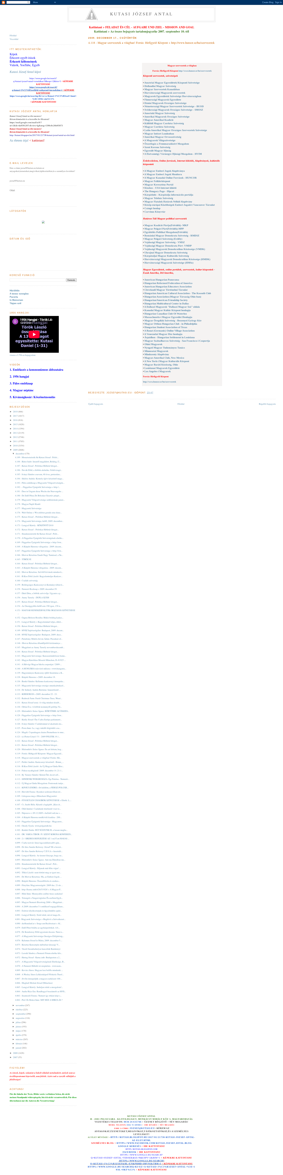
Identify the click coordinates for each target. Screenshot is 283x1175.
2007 (15, 1057)
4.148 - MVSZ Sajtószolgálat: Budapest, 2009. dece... (38, 634)
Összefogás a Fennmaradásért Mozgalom (166, 143)
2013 (15, 432)
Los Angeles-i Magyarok (157, 371)
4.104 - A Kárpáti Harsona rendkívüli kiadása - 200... (38, 817)
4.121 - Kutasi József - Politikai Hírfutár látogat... (36, 745)
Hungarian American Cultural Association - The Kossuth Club (177, 293)
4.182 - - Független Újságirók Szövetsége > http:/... (37, 487)
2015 (15, 424)
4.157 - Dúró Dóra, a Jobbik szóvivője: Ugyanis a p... (38, 593)
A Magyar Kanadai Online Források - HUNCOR (170, 177)
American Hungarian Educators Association (168, 286)
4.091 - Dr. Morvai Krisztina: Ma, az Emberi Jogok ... (38, 876)
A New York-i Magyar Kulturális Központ (166, 361)
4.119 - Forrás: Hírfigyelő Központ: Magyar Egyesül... (39, 753)
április (19, 1035)
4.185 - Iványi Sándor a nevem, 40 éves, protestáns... (38, 474)
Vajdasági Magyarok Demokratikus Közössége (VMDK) (174, 249)
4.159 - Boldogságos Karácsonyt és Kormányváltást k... (39, 584)
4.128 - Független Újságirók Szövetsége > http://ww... (38, 715)
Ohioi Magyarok (153, 344)
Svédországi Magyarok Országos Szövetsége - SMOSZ (173, 109)
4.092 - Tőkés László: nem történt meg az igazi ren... (38, 872)
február (19, 1043)
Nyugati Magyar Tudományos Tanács (164, 347)
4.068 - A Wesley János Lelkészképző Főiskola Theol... (39, 974)
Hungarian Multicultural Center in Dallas (166, 303)
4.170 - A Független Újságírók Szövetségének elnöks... (39, 538)
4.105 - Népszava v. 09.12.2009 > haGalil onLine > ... (38, 812)
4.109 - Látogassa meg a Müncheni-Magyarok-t (36, 795)
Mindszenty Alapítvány (156, 354)
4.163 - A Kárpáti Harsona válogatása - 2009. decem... (38, 567)
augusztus (20, 1018)
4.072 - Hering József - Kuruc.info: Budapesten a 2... (38, 957)
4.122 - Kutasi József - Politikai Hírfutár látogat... (36, 740)
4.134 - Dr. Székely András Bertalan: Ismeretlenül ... (38, 689)
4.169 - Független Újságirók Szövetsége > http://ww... (38, 542)
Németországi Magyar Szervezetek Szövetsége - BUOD (174, 106)
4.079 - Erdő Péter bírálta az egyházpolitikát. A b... (37, 927)
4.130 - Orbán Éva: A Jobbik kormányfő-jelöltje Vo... (38, 706)
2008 (15, 1052)
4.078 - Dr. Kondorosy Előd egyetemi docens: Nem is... (39, 931)
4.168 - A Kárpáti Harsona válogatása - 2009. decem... (38, 546)
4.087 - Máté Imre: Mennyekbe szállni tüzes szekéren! (39, 893)
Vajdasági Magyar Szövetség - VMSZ (164, 242)
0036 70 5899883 (134, 1125)
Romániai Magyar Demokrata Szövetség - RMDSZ (171, 235)
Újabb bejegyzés (95, 403)
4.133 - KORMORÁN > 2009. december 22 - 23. (36, 694)
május (18, 1030)
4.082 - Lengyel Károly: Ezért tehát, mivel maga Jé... (38, 914)
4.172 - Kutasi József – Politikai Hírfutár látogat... (37, 529)
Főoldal (181, 403)
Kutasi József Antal (141, 14)
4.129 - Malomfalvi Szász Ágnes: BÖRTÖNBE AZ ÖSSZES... (42, 711)
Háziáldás (14, 290)
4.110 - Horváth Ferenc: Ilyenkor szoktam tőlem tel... (38, 791)
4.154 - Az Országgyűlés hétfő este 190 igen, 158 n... (38, 605)
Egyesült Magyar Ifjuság (157, 150)
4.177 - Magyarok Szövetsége (28, 508)
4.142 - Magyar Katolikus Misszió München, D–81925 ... (40, 660)
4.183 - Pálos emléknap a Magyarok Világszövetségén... (40, 482)
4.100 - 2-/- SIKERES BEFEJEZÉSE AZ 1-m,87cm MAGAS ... (42, 838)
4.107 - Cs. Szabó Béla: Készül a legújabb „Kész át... (38, 804)
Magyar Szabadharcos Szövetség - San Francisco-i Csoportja (177, 340)
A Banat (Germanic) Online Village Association (169, 330)
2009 (15, 449)
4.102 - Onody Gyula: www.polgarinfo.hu (33, 825)
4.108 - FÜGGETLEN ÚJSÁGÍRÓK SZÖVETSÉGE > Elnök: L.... (43, 800)
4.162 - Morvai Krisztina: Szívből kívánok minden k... (39, 572)
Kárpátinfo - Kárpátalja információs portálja (168, 194)
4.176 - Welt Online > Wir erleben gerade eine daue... (38, 512)
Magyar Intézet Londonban (159, 133)
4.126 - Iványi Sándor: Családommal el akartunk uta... (39, 723)
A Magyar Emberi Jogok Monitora (163, 174)
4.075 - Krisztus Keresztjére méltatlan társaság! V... (37, 944)
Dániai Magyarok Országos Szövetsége (165, 103)
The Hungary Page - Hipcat (159, 191)
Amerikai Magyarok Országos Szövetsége (166, 116)
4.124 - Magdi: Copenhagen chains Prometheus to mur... (40, 732)
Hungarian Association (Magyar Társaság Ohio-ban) (172, 296)
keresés (135, 1146)
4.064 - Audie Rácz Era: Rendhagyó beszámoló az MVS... (40, 991)
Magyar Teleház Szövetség (158, 198)
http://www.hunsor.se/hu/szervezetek (195, 71)
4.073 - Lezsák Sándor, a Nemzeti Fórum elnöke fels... (38, 953)
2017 (15, 415)
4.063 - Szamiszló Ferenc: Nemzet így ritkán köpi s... (38, 995)
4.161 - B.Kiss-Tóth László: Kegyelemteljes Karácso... (38, 576)
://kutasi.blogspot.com (144, 1149)
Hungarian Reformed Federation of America (168, 283)
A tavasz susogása (19, 293)
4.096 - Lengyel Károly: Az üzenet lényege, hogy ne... (39, 855)
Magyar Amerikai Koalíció (158, 120)
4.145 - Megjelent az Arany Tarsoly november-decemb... (40, 647)
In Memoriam (16, 300)
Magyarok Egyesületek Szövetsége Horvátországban (172, 96)
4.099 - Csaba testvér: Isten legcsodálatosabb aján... (38, 842)
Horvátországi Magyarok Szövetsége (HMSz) (168, 262)
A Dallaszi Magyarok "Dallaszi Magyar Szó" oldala (172, 307)
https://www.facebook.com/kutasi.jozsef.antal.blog (154, 1143)
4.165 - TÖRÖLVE (23, 559)
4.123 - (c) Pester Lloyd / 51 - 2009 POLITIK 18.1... (37, 736)
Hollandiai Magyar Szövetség (160, 86)
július (18, 1022)
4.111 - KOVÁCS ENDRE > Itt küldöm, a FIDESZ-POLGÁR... (41, 787)
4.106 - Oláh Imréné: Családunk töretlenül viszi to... (38, 808)
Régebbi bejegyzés (267, 403)
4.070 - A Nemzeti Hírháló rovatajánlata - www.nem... (38, 965)
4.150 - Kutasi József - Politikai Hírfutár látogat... (36, 626)
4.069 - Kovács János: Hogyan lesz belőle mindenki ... (39, 970)
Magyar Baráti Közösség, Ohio (161, 364)
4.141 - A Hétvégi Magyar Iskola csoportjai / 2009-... (38, 664)
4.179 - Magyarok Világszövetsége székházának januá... (40, 499)
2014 (15, 428)
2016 (15, 420)
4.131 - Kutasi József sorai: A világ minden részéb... (38, 702)
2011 (15, 441)
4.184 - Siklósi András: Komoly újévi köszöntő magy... (39, 478)
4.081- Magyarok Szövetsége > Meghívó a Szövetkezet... (40, 919)
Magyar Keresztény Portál (158, 184)
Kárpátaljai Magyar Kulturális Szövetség (166, 256)
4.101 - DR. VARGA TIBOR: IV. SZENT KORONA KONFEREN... (43, 834)
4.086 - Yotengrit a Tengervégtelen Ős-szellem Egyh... (39, 897)
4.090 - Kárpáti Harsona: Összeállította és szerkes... (37, 880)
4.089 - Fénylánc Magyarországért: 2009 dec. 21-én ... (39, 885)
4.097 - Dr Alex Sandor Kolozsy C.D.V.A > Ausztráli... (39, 851)
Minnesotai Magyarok (156, 351)
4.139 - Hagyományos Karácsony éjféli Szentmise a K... (39, 672)
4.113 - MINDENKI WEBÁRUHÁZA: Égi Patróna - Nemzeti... (42, 779)
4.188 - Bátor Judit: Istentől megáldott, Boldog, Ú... (38, 461)
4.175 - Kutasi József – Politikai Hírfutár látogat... (37, 516)
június (19, 1026)
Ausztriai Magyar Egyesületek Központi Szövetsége (172, 82)
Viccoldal (14, 39)
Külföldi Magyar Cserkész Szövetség (164, 123)
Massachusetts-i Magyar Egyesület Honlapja (168, 317)
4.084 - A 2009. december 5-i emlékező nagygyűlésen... (39, 906)
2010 (15, 445)
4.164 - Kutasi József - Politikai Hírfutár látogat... (36, 563)
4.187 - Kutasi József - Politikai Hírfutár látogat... (36, 465)
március (19, 1039)
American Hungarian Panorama (161, 279)
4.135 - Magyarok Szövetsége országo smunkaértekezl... (40, 685)
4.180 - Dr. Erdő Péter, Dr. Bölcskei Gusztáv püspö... (38, 495)
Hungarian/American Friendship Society (166, 300)
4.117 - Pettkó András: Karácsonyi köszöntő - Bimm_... (39, 762)
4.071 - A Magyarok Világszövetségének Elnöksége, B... (40, 961)
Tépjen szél (15, 303)
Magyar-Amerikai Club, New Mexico (164, 357)
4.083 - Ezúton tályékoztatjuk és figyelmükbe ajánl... (38, 910)
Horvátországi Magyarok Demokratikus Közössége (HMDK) (177, 259)
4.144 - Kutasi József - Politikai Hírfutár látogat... (36, 651)
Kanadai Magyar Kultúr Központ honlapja (167, 310)
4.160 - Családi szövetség (26, 580)
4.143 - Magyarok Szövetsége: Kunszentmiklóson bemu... (40, 655)
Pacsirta (14, 297)
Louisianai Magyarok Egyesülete (162, 368)
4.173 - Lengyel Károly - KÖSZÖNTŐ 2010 (34, 525)
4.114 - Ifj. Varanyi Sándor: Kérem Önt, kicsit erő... (37, 774)
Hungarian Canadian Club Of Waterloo (165, 313)
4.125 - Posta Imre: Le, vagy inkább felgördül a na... (38, 728)
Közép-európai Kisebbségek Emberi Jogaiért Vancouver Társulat (179, 205)
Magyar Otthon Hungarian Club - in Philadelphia (170, 324)
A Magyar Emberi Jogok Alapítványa (164, 171)
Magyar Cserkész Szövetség (159, 126)
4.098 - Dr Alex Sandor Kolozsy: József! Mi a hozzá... (38, 846)
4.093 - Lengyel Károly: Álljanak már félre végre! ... (38, 868)
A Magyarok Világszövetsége (159, 140)
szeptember (21, 1013)
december (20, 453)
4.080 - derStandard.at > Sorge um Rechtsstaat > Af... (38, 923)
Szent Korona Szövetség (157, 147)
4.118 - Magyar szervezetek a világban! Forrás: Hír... (38, 757)
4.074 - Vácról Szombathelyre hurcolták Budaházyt (37, 948)
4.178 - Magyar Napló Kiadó (27, 504)
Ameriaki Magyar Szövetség (159, 113)
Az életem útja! (19, 140)
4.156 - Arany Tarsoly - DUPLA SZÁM (32, 597)
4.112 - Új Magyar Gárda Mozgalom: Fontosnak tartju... (39, 783)
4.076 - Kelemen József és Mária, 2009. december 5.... (38, 940)
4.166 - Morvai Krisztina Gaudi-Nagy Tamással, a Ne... (39, 555)
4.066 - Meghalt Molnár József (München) (34, 982)
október (19, 1009)
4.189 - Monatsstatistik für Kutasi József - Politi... (37, 457)
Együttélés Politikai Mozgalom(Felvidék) (166, 232)
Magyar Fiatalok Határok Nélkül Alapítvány (168, 201)
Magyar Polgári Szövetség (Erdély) (163, 239)
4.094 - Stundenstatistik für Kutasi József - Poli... (36, 863)
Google (124, 1146)
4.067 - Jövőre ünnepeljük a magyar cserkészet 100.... (38, 978)
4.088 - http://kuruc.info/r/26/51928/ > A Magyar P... (38, 889)
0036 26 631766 (133, 1122)
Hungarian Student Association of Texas (165, 327)
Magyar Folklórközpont (157, 181)
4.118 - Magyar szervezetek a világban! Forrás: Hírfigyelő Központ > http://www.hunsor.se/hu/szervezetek (151, 43)
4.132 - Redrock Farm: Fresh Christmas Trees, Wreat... (38, 698)
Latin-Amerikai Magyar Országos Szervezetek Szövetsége (175, 130)
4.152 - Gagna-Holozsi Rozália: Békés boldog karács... (39, 617)
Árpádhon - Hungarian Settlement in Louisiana (169, 337)
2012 (15, 437)
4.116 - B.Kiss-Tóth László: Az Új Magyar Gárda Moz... (39, 766)
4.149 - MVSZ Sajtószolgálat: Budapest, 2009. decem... (39, 630)
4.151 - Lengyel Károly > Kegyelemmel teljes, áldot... (38, 621)
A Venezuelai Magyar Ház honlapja (163, 334)
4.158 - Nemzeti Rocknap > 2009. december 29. (36, 589)
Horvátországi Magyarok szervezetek (164, 92)
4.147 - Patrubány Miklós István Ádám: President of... (38, 638)
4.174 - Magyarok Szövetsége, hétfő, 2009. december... (39, 521)
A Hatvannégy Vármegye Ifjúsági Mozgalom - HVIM (173, 154)
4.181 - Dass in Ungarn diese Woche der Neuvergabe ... (39, 491)
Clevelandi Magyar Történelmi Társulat (166, 290)
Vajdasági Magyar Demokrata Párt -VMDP (168, 245)
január (19, 1047)
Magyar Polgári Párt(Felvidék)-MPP (164, 228)
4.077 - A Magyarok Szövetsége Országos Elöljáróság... (39, 936)
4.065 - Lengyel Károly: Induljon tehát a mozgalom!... (39, 987)
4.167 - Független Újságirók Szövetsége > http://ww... (38, 550)
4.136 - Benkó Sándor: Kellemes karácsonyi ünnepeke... (40, 681)
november (20, 1005)
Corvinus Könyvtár (154, 211)
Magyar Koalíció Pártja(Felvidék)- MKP (166, 225)
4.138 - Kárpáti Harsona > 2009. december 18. (35, 677)
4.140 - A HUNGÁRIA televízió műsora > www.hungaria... (40, 668)
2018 (15, 411)
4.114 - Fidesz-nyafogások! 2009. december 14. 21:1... (39, 770)
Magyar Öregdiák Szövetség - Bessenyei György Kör (173, 320)
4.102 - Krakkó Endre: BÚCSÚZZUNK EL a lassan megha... (41, 829)
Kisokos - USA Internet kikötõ (160, 188)
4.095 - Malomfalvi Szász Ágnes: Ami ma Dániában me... (40, 859)
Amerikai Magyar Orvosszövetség (162, 137)
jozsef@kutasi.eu (142, 1128)
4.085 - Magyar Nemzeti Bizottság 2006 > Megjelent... (39, 902)
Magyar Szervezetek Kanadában (162, 89)
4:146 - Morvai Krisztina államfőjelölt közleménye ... (38, 643)
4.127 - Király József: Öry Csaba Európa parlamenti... (38, 719)
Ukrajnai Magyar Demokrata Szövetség (166, 252)
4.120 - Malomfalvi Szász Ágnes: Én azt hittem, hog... (39, 749)
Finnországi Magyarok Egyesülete (162, 99)
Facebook (129, 1152)
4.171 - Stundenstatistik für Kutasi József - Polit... (37, 533)
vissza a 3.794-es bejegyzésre (23, 355)
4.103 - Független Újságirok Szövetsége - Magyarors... (39, 821)
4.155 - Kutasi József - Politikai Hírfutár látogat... (36, 601)
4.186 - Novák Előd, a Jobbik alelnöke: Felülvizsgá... (38, 470)
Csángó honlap (152, 208)
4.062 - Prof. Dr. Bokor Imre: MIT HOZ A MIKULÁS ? (39, 999)
